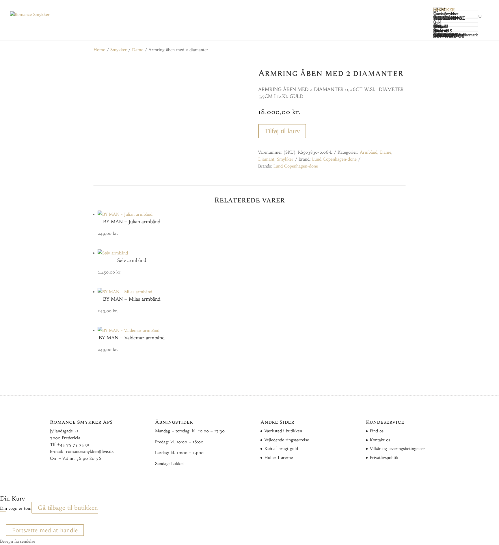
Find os (376, 431)
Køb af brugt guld (281, 448)
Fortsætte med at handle (45, 530)
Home (99, 49)
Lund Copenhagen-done (334, 159)
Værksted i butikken (283, 431)
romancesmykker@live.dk (90, 451)
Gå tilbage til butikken (68, 507)
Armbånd (368, 152)
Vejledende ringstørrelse (287, 439)
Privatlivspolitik (384, 457)
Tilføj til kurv (282, 131)
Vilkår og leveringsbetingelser (397, 448)
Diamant (266, 159)
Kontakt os (380, 439)
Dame (137, 49)
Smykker (118, 49)
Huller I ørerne (279, 457)
